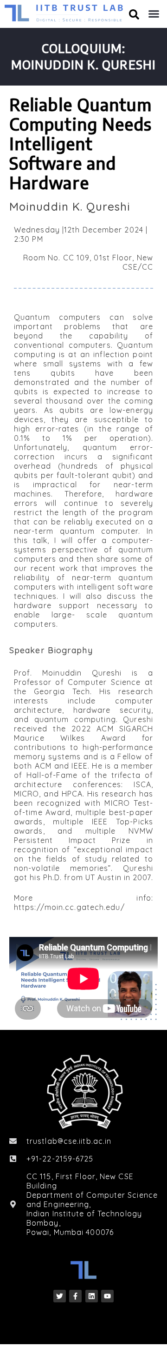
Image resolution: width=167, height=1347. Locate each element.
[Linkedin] (91, 1296)
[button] (154, 14)
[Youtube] (107, 1296)
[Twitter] (59, 1296)
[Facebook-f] (75, 1296)
